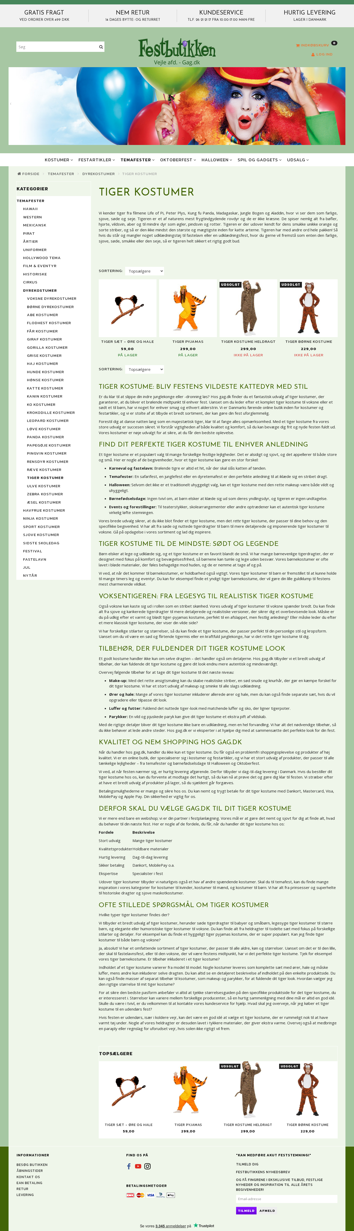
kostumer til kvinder (175, 887)
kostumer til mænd (211, 887)
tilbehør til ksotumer (178, 978)
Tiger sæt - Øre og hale (127, 341)
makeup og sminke (201, 685)
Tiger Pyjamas (188, 341)
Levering (25, 1194)
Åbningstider (30, 1170)
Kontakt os (28, 1176)
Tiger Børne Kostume (308, 341)
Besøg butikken (32, 1164)
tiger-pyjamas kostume (183, 617)
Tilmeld (246, 1210)
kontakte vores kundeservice (203, 1003)
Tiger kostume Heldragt (248, 341)
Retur (23, 1188)
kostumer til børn (251, 887)
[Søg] (101, 47)
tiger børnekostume (239, 578)
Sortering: (111, 270)
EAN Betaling (30, 1182)
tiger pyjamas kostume (226, 934)
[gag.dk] (177, 51)
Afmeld (267, 1210)
